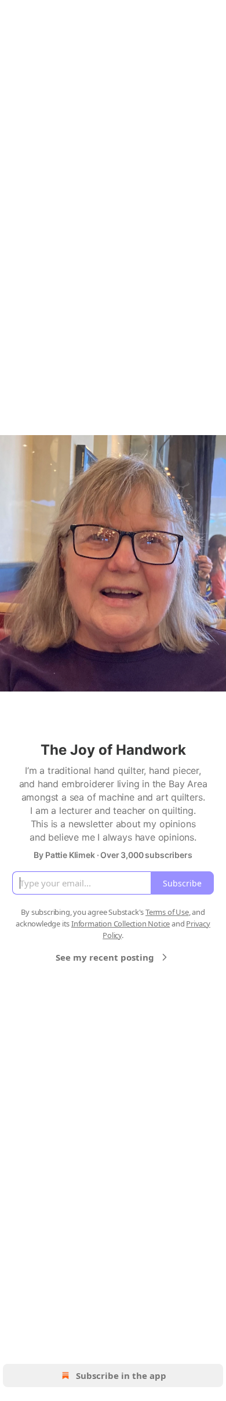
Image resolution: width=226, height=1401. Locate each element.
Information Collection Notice (120, 923)
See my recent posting (105, 957)
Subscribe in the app (121, 1375)
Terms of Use (167, 912)
